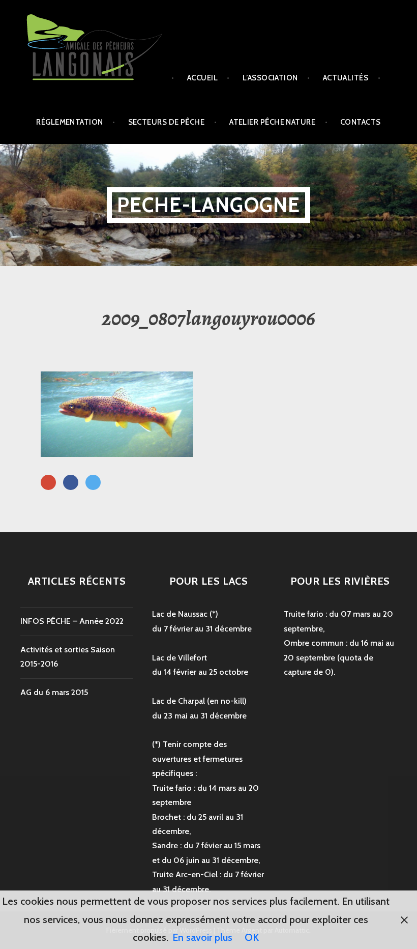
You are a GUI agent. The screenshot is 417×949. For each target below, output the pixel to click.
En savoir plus (202, 937)
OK (252, 937)
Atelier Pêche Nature (272, 122)
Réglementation (69, 122)
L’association (270, 77)
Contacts (360, 122)
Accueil (202, 77)
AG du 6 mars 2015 (54, 692)
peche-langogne (209, 204)
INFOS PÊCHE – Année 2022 (72, 621)
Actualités (346, 77)
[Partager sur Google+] (48, 483)
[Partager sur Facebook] (70, 483)
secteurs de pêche (166, 122)
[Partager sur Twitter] (93, 483)
